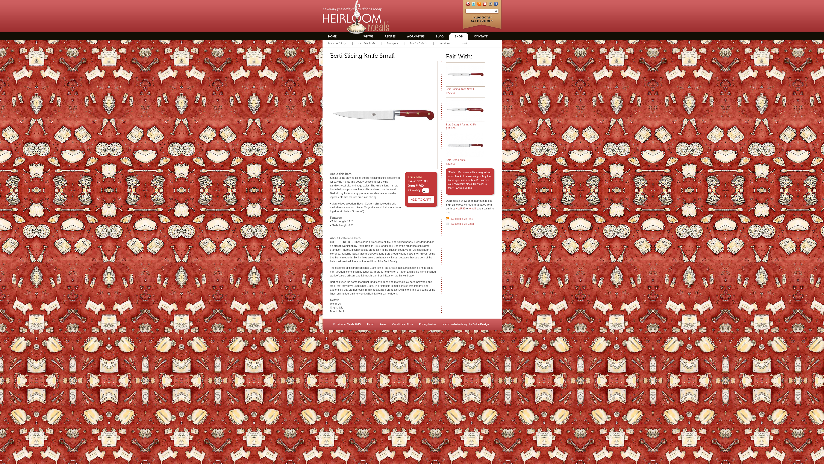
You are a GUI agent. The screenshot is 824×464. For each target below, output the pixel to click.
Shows (368, 36)
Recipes (390, 36)
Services (445, 43)
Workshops (415, 36)
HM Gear (392, 43)
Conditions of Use (402, 324)
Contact (481, 36)
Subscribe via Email (462, 223)
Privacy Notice (427, 324)
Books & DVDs (419, 43)
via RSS (461, 208)
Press (383, 324)
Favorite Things (337, 43)
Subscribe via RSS (462, 218)
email (472, 208)
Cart (464, 43)
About (370, 324)
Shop (459, 36)
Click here (415, 177)
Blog (440, 36)
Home (332, 36)
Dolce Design (481, 324)
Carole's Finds (367, 43)
